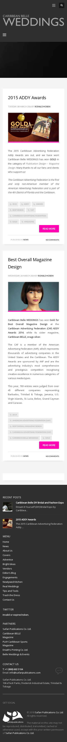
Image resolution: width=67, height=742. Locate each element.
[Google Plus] (34, 702)
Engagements (10, 577)
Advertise (8, 559)
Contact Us (8, 599)
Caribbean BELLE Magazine (12, 635)
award (39, 204)
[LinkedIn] (26, 5)
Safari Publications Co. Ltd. (17, 629)
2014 (15, 415)
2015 (15, 204)
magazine (29, 222)
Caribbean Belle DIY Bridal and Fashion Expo (40, 502)
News (25, 240)
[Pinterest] (16, 5)
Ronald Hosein (42, 106)
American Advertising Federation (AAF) (32, 420)
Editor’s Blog (9, 572)
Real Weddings (11, 586)
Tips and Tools (10, 590)
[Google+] (21, 5)
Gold (15, 222)
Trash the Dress (11, 595)
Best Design (18, 210)
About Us (8, 550)
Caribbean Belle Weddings (25, 438)
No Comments (52, 240)
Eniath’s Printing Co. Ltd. (15, 649)
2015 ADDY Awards (27, 97)
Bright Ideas (9, 564)
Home (6, 541)
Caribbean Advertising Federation (29, 216)
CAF (32, 210)
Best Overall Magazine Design (27, 426)
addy (26, 204)
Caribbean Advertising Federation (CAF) (32, 432)
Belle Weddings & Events (16, 654)
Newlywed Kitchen (13, 581)
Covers (6, 555)
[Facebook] (5, 5)
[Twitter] (10, 5)
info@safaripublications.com (25, 672)
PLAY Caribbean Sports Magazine (15, 643)
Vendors (7, 568)
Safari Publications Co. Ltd (49, 712)
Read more (49, 228)
